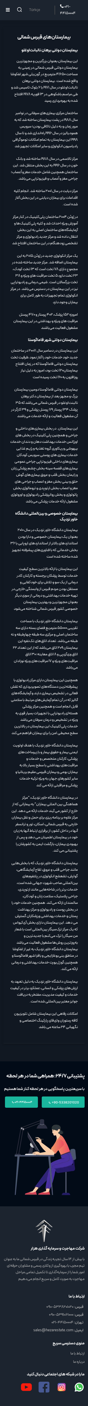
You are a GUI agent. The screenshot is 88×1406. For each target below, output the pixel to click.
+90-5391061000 (61, 1315)
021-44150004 (68, 10)
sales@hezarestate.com (53, 1330)
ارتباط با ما (77, 1353)
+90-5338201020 (65, 1102)
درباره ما (79, 1362)
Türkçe (34, 10)
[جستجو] (19, 10)
